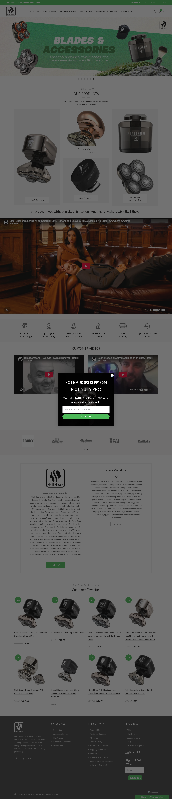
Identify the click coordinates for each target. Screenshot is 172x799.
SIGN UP (86, 416)
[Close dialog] (112, 375)
